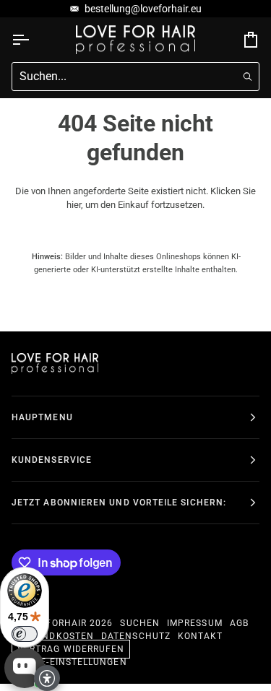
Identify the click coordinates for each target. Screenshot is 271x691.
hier (73, 204)
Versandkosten (53, 636)
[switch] (25, 634)
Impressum (195, 623)
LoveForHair (54, 623)
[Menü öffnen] (33, 39)
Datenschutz (136, 636)
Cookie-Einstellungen (69, 662)
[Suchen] (247, 76)
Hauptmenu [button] (42, 417)
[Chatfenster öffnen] (24, 668)
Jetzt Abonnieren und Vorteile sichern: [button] (119, 502)
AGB (239, 623)
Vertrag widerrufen (70, 649)
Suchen (139, 623)
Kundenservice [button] (52, 460)
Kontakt (200, 636)
